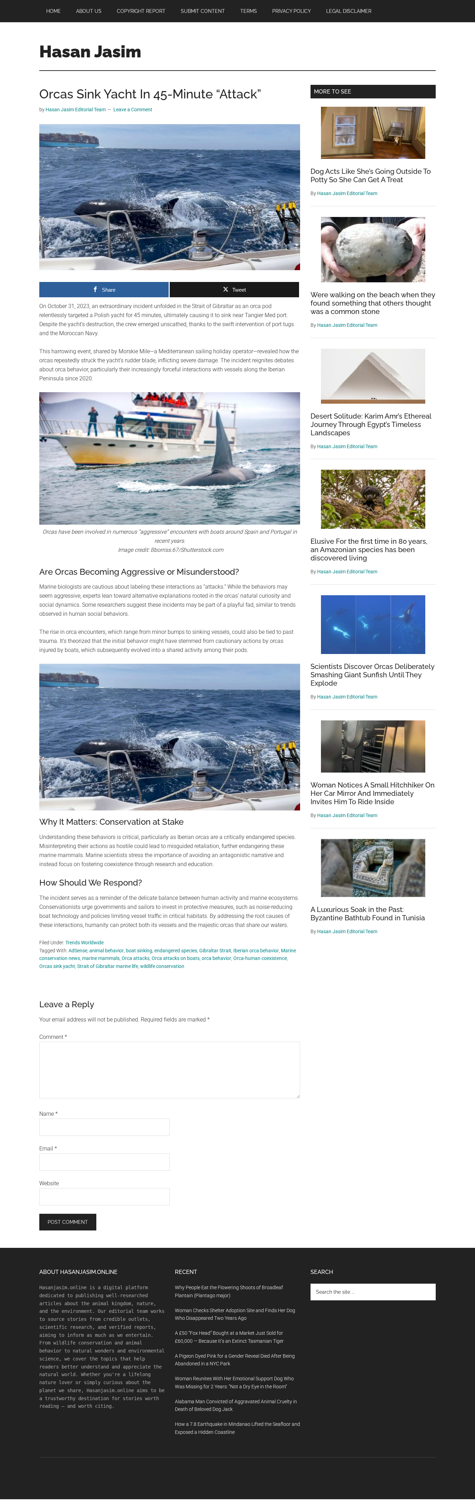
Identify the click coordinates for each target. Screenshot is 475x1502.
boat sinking (139, 950)
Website (49, 1183)
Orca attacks (136, 958)
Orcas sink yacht (57, 966)
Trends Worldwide (84, 942)
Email (48, 1148)
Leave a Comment (132, 109)
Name (48, 1114)
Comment (53, 1037)
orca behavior (216, 958)
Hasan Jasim (90, 51)
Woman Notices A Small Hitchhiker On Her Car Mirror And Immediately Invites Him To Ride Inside (373, 793)
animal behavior (106, 950)
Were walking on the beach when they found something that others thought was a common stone (373, 303)
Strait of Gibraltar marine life (107, 966)
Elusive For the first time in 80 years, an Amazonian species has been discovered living (369, 549)
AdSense (78, 950)
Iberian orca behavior (256, 950)
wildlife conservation (162, 966)
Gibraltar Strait (215, 950)
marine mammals (101, 958)
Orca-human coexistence (260, 958)
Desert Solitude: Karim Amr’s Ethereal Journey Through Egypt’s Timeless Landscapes (371, 424)
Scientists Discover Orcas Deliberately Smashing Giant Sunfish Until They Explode (372, 674)
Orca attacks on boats (176, 958)
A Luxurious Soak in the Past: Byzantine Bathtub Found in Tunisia (368, 913)
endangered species (175, 950)
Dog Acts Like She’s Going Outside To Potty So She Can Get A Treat (371, 175)
